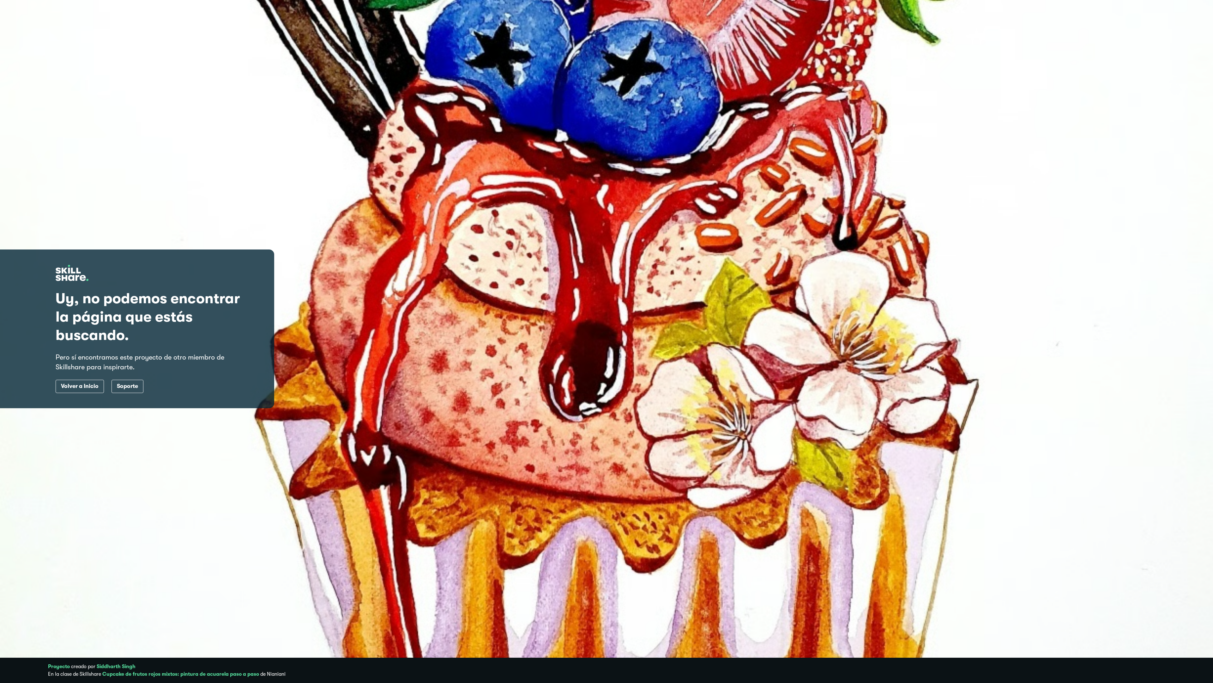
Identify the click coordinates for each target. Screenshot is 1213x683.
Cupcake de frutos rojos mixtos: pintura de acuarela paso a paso (180, 674)
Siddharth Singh (116, 666)
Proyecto (59, 666)
